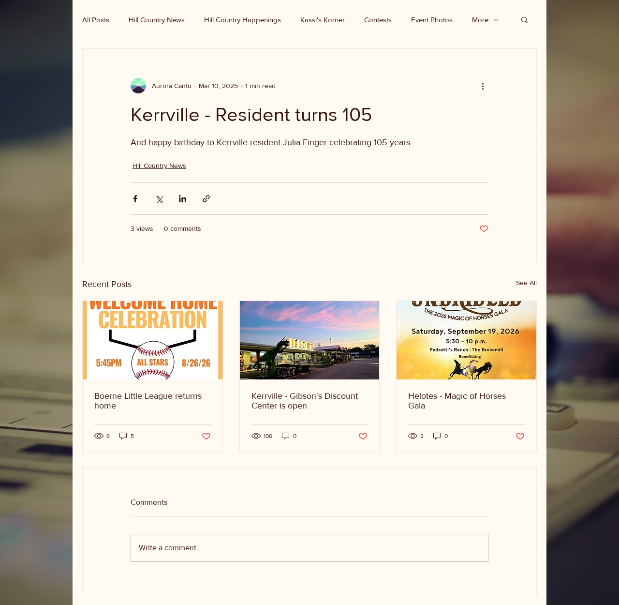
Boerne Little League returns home (148, 400)
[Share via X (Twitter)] (158, 198)
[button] (524, 19)
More (480, 19)
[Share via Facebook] (135, 198)
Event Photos (432, 19)
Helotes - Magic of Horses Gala (457, 400)
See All (526, 283)
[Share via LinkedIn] (182, 198)
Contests (378, 19)
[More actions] (482, 85)
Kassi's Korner (322, 19)
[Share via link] (206, 198)
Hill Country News (157, 19)
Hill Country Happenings (242, 19)
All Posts (95, 19)
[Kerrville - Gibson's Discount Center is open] (310, 340)
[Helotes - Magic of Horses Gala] (466, 340)
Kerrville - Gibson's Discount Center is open (304, 400)
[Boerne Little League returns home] (152, 340)
